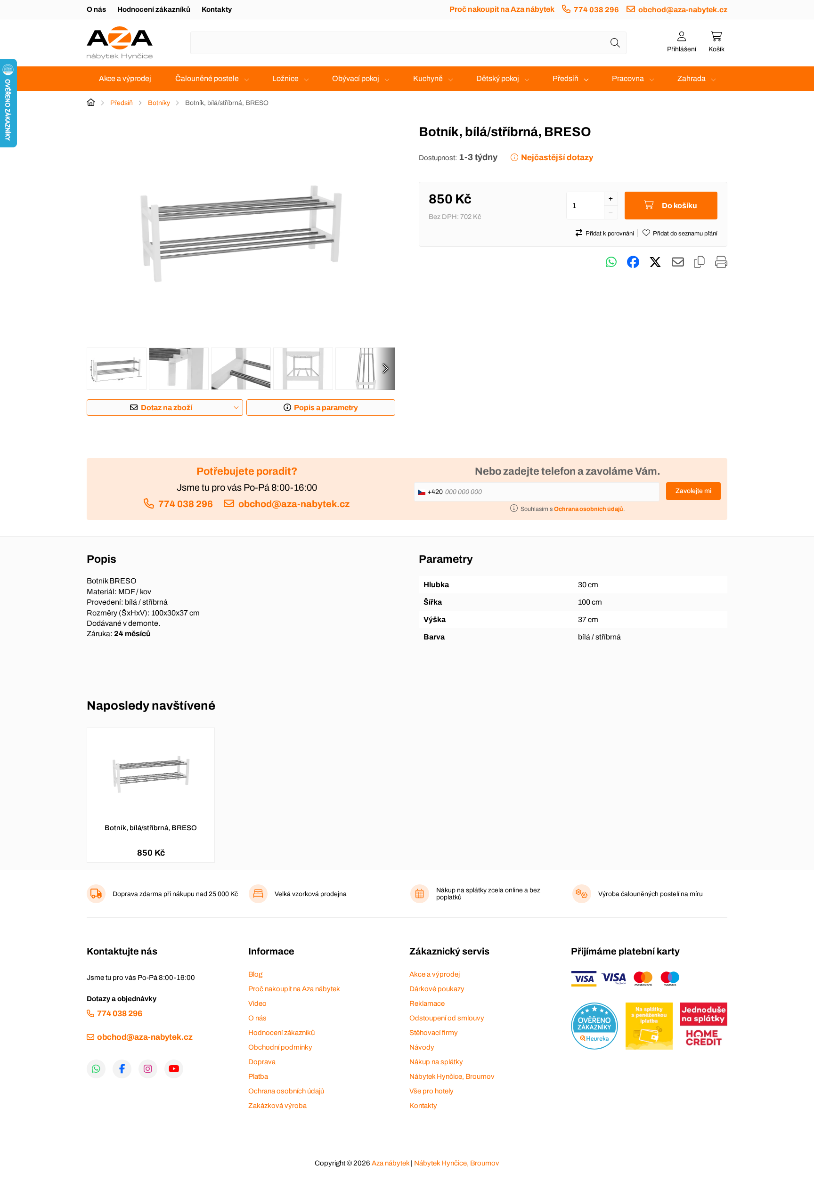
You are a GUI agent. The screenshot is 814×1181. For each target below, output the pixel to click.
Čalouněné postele (207, 78)
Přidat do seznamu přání (685, 233)
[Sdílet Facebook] (633, 262)
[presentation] (385, 369)
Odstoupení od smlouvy (446, 1018)
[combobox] (408, 43)
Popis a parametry (326, 408)
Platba (258, 1076)
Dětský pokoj (497, 78)
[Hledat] (615, 43)
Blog (255, 974)
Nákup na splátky (436, 1062)
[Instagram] (147, 1069)
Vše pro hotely (431, 1091)
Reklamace (427, 1003)
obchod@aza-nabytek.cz (682, 10)
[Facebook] (122, 1069)
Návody (421, 1047)
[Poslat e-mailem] (678, 262)
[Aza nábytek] (120, 42)
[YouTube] (173, 1069)
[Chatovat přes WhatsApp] (611, 262)
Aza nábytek (390, 1163)
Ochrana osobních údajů (286, 1091)
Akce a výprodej (125, 78)
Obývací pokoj (355, 78)
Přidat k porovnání (610, 233)
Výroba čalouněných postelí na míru (650, 894)
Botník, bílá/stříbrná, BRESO (151, 828)
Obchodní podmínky (280, 1047)
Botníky (159, 102)
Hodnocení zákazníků (153, 9)
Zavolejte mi (693, 490)
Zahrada (691, 78)
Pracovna (628, 78)
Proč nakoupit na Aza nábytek (501, 9)
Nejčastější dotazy (557, 157)
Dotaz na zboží (166, 408)
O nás (96, 9)
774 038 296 (596, 10)
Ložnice (285, 78)
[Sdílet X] (655, 262)
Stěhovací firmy (433, 1032)
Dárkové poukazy (436, 989)
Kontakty (217, 9)
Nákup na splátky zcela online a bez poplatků (488, 894)
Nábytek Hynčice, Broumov (452, 1076)
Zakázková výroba (277, 1105)
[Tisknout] (721, 262)
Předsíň (565, 78)
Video (257, 1003)
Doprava (262, 1062)
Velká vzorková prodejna (311, 894)
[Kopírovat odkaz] (699, 262)
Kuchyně (428, 78)
